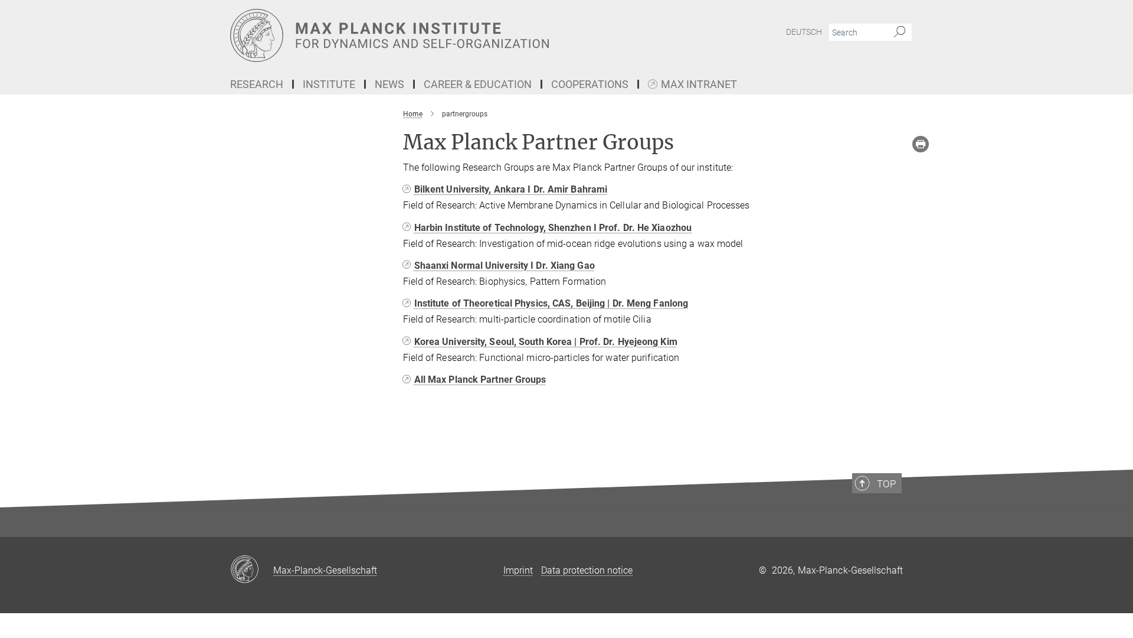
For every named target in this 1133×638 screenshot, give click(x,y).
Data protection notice (587, 570)
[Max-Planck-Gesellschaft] (251, 570)
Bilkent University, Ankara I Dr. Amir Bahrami (511, 189)
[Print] (920, 144)
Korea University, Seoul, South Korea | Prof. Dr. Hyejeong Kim (545, 341)
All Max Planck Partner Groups (480, 379)
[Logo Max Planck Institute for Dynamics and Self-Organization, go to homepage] (451, 35)
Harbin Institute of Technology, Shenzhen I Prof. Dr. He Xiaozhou (553, 227)
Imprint (518, 570)
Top (886, 484)
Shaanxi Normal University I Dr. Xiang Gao (504, 265)
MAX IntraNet (699, 85)
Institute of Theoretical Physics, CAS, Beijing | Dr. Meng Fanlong (551, 303)
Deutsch (804, 32)
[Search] (900, 32)
